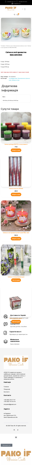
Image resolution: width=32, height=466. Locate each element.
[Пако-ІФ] (10, 9)
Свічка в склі (9, 46)
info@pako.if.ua (17, 3)
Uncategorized (13, 78)
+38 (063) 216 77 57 (11, 1)
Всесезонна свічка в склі (20, 46)
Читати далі (16, 280)
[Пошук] (14, 14)
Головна (3, 46)
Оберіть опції (16, 150)
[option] (16, 30)
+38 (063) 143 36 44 (22, 1)
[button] (16, 437)
